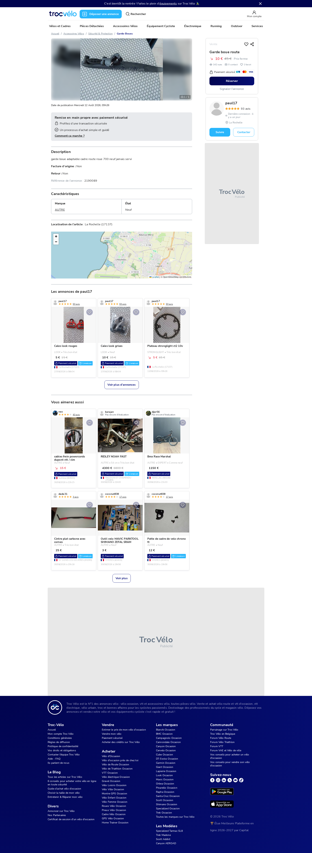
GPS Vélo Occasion (113, 818)
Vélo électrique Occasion (116, 777)
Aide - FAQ (54, 758)
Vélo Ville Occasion (113, 789)
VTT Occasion (110, 773)
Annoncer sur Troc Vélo (61, 811)
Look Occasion (164, 775)
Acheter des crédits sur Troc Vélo (121, 742)
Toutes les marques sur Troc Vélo (175, 817)
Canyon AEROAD (166, 843)
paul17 (231, 103)
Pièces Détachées (92, 26)
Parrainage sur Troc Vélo (224, 729)
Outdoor (236, 26)
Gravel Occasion (111, 781)
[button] (56, 236)
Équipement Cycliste (161, 26)
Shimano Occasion (166, 804)
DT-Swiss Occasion (167, 758)
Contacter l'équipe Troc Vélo (64, 754)
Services (257, 26)
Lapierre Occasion (166, 771)
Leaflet (155, 276)
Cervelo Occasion (166, 750)
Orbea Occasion (165, 783)
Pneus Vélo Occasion (114, 810)
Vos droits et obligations (62, 750)
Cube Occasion (164, 754)
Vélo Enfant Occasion (114, 797)
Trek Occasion (164, 812)
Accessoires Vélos (125, 26)
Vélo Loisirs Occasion (114, 785)
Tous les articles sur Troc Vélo (65, 777)
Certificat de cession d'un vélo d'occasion (71, 819)
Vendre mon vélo (111, 734)
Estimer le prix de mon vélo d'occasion (124, 729)
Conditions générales (60, 738)
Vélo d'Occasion (111, 756)
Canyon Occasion (166, 746)
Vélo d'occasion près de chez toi (120, 760)
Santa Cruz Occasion (168, 796)
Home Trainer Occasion (115, 822)
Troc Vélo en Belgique (222, 734)
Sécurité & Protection (100, 33)
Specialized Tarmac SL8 (169, 831)
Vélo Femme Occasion (114, 802)
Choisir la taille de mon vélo (64, 793)
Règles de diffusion (59, 742)
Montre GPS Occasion (114, 793)
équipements (168, 4)
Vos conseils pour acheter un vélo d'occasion (229, 756)
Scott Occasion (164, 800)
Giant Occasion (164, 767)
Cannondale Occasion (168, 742)
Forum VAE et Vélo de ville (225, 750)
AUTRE (60, 210)
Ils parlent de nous (58, 763)
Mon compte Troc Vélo (60, 734)
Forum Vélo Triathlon (222, 742)
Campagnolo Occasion (169, 738)
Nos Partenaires (57, 815)
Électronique (193, 26)
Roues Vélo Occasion (114, 806)
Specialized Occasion (168, 808)
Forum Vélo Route (220, 738)
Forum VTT (216, 746)
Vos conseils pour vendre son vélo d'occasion (230, 763)
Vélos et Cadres (60, 26)
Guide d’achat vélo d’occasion (64, 788)
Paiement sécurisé (112, 738)
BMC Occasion (164, 734)
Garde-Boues (125, 33)
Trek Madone (163, 835)
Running (216, 26)
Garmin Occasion (165, 763)
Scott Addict (163, 839)
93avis (245, 108)
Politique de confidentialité (63, 746)
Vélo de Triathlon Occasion (117, 768)
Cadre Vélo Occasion (113, 814)
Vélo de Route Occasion (115, 764)
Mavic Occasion (165, 779)
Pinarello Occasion (166, 788)
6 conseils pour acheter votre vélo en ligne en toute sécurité (72, 782)
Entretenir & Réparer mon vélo (65, 797)
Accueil (55, 33)
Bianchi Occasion (165, 729)
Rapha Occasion (165, 792)
